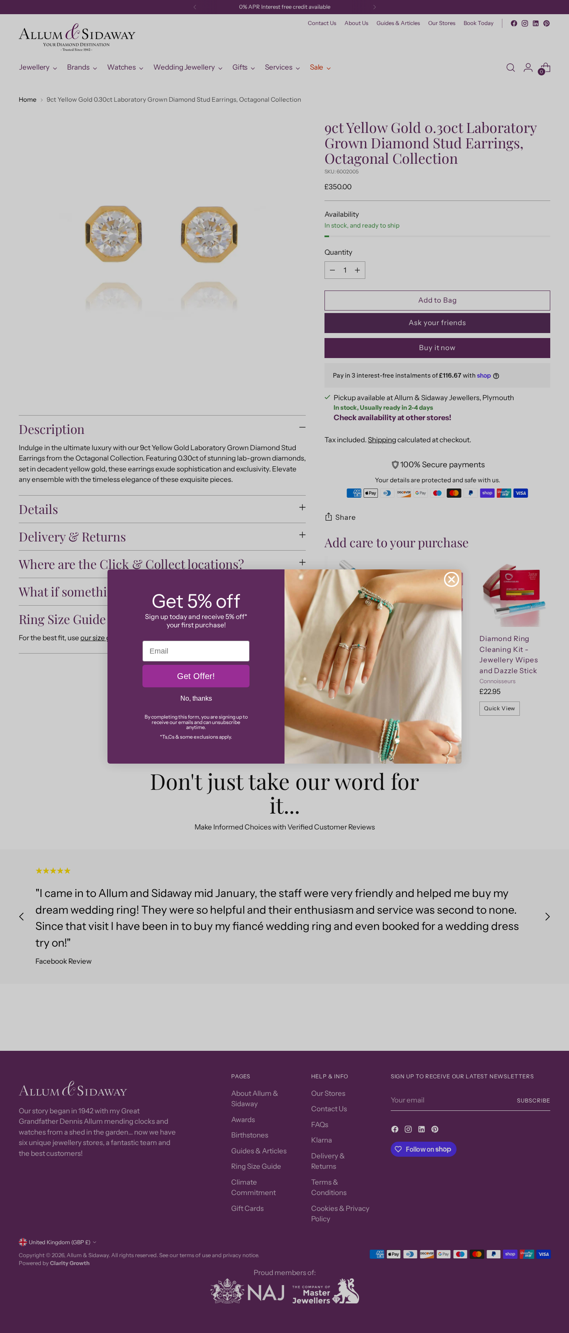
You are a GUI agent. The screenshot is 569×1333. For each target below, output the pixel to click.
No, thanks (196, 698)
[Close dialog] (451, 579)
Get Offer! (196, 676)
